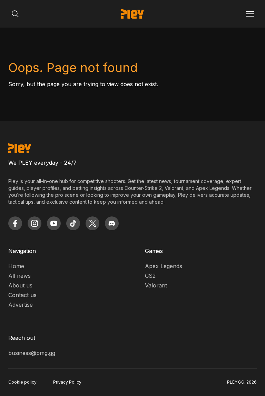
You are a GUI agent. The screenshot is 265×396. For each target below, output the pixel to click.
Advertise (20, 304)
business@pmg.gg (31, 352)
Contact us (22, 295)
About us (20, 285)
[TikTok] (73, 223)
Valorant (156, 285)
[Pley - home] (132, 14)
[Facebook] (15, 223)
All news (19, 275)
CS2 (150, 275)
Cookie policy (22, 382)
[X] (92, 223)
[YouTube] (54, 223)
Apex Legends (163, 266)
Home (16, 266)
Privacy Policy (67, 382)
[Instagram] (34, 223)
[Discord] (112, 223)
